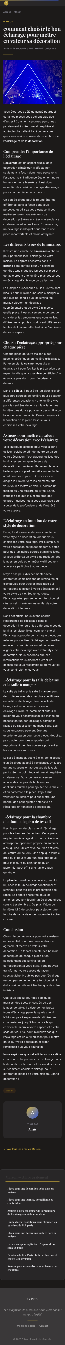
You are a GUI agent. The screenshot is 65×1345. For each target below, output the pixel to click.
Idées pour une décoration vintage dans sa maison (32, 1234)
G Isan (32, 1298)
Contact (43, 1325)
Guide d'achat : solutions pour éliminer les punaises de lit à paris (32, 1223)
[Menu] (58, 3)
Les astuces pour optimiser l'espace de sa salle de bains (31, 1245)
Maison (17, 12)
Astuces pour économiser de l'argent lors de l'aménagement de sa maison (31, 1212)
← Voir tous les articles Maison (21, 1149)
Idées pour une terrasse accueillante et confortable (30, 1201)
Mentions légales (26, 1325)
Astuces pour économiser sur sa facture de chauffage (32, 1268)
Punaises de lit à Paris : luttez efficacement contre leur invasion (32, 1256)
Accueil (7, 12)
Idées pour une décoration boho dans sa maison (31, 1190)
